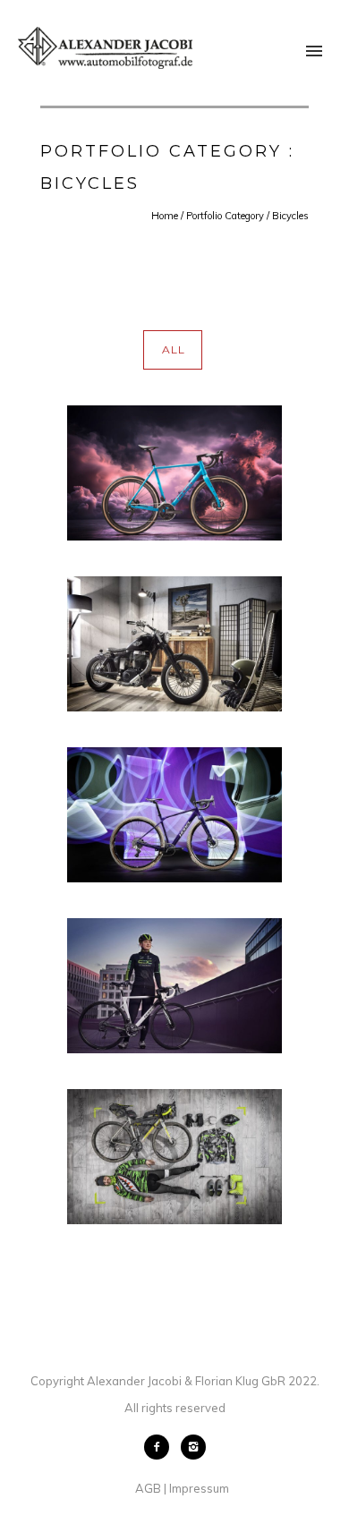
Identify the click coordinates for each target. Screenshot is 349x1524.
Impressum (199, 1488)
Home (164, 215)
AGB (148, 1488)
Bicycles (290, 215)
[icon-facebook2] (161, 1447)
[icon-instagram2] (193, 1447)
